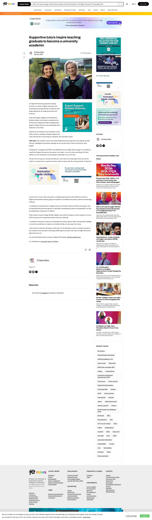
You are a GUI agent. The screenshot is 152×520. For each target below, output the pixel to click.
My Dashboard (91, 492)
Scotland (100, 432)
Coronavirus (101, 381)
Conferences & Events (112, 477)
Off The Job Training (104, 423)
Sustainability (102, 444)
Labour (100, 401)
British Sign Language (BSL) (106, 367)
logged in (45, 293)
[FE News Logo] (9, 4)
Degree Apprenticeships (105, 385)
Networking (109, 481)
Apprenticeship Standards (106, 355)
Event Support (71, 499)
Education (51, 475)
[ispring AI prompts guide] (108, 63)
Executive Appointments (55, 494)
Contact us (32, 495)
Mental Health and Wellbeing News (107, 410)
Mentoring (101, 415)
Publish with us (33, 498)
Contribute (57, 10)
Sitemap (31, 504)
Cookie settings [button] (131, 516)
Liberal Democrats (111, 401)
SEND (108, 432)
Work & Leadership (54, 481)
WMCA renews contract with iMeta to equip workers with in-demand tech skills (59, 4)
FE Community (33, 497)
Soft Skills (101, 436)
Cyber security (113, 381)
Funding (112, 389)
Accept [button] (144, 516)
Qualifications (109, 427)
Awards (108, 475)
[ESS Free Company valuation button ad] (108, 46)
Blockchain (112, 363)
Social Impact (52, 484)
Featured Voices (72, 477)
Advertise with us (34, 500)
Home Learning (109, 393)
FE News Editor (39, 52)
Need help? (90, 499)
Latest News (38, 10)
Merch (103, 10)
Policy (115, 423)
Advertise (82, 10)
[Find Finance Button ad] (108, 116)
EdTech (50, 477)
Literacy (113, 405)
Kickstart (111, 397)
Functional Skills (103, 389)
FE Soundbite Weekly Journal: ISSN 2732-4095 (75, 480)
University (101, 452)
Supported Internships (105, 440)
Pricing (69, 490)
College (100, 371)
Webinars (109, 488)
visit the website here (74, 237)
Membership (90, 498)
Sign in (134, 4)
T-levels (111, 444)
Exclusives (48, 10)
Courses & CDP (110, 479)
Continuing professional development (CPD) (105, 376)
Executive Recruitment (55, 496)
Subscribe (143, 4)
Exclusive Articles (72, 475)
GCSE (99, 393)
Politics (100, 427)
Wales (109, 452)
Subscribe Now (113, 10)
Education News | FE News (49, 241)
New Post (90, 490)
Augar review (102, 363)
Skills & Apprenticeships (55, 483)
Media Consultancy (73, 498)
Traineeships (108, 448)
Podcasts (90, 475)
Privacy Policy (33, 502)
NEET (108, 415)
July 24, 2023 (38, 54)
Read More (86, 517)
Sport (108, 436)
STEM (114, 436)
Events (95, 10)
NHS (111, 419)
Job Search (51, 498)
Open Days (109, 483)
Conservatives (109, 371)
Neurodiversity (102, 419)
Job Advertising (72, 496)
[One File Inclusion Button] (44, 184)
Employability (52, 479)
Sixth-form (116, 432)
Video (88, 477)
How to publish (91, 487)
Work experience (103, 456)
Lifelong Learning (103, 405)
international (101, 397)
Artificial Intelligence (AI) (105, 359)
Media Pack (70, 492)
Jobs (89, 10)
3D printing (101, 351)
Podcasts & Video (70, 10)
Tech (99, 448)
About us (32, 493)
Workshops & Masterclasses (110, 491)
